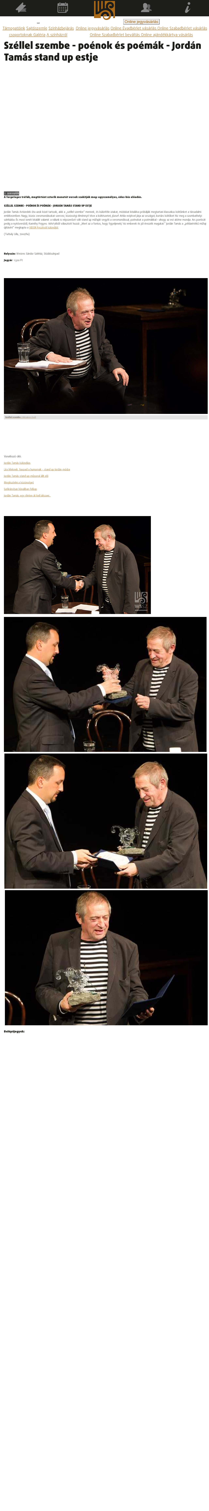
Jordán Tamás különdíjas (17, 463)
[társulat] (146, 8)
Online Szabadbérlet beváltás (115, 35)
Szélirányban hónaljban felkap (20, 489)
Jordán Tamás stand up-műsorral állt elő (26, 476)
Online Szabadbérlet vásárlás (182, 28)
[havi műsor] (63, 8)
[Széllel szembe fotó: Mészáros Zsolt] (105, 684)
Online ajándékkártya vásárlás (167, 35)
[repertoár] (21, 8)
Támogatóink (14, 28)
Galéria (39, 35)
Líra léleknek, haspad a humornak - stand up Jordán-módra (37, 470)
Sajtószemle (36, 28)
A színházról (57, 35)
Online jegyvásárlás (92, 28)
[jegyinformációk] (188, 8)
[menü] (38, 23)
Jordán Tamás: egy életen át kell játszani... (27, 496)
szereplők (13, 193)
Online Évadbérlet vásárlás (134, 28)
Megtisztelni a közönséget (19, 483)
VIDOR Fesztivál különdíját (43, 228)
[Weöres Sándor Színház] (104, 11)
